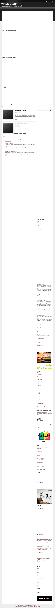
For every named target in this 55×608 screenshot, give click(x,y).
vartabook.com (9, 4)
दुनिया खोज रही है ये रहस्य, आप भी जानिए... (9, 149)
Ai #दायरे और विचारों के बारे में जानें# (40, 338)
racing (38, 572)
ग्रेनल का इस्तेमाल (39, 330)
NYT (37, 346)
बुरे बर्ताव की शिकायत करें (41, 406)
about (5, 87)
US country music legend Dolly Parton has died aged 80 (44, 562)
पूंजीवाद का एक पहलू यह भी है (8, 141)
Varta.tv (39, 606)
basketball (38, 573)
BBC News (38, 339)
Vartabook (39, 376)
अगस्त (39, 397)
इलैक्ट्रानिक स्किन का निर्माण (40, 318)
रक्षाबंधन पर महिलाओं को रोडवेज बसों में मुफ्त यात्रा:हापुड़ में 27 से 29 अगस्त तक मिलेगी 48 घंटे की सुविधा (44, 549)
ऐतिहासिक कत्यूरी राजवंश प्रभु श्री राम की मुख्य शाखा (10, 153)
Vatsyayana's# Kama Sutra (40, 348)
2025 (38, 382)
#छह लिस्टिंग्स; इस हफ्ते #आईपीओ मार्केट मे (41, 325)
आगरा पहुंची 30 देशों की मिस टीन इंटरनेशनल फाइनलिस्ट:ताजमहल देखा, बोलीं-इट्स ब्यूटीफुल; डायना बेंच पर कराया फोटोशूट (44, 540)
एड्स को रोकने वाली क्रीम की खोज (40, 315)
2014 (38, 389)
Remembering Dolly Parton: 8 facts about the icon (43, 558)
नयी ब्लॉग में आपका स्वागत (21, 124)
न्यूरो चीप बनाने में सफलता (20, 110)
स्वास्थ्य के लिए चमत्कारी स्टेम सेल (40, 458)
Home (37, 579)
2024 (38, 383)
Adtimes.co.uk (35, 606)
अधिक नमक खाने (39, 327)
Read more (16, 119)
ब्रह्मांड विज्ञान (38, 332)
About (37, 581)
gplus (37, 226)
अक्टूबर (39, 396)
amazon (38, 221)
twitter (37, 222)
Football (38, 568)
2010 (38, 392)
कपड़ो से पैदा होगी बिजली (7, 146)
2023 (38, 385)
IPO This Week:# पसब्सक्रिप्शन (40, 345)
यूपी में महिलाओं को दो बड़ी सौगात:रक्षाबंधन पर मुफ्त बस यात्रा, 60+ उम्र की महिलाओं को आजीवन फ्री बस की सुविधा (44, 542)
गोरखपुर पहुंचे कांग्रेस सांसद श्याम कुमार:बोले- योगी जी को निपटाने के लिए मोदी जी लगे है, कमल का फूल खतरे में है (44, 544)
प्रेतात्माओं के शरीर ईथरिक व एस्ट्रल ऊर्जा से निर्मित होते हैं (11, 151)
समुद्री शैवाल (38, 334)
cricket (38, 575)
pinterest (38, 225)
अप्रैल (39, 399)
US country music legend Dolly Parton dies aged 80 (43, 560)
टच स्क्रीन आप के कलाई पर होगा (8, 138)
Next (25, 133)
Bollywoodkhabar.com (30, 606)
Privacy (38, 582)
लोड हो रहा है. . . (38, 532)
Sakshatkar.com (34, 605)
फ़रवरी (39, 400)
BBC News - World (39, 341)
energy (38, 342)
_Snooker (38, 569)
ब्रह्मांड (37, 331)
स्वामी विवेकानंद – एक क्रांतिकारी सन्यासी (9, 143)
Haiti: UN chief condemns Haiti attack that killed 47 (43, 556)
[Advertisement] (27, 22)
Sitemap (38, 585)
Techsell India (40, 374)
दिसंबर (39, 393)
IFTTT (38, 465)
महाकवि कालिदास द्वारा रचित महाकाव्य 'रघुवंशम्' (44, 410)
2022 (38, 386)
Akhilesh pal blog (40, 372)
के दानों (37, 328)
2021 (38, 388)
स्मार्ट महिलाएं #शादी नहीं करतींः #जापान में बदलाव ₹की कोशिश (43, 335)
